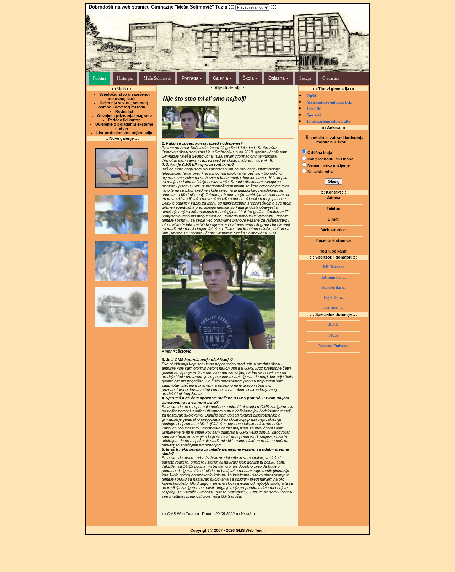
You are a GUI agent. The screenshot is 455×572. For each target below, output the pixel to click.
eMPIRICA (333, 308)
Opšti (311, 96)
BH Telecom (333, 267)
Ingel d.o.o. (333, 298)
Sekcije (305, 78)
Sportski (314, 115)
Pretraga (190, 78)
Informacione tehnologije (328, 121)
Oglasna (277, 78)
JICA (333, 335)
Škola (249, 78)
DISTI (333, 325)
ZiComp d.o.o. (333, 277)
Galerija (221, 78)
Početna (99, 78)
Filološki (314, 109)
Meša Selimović (157, 78)
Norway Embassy (333, 346)
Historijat (125, 78)
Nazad (246, 514)
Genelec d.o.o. (333, 288)
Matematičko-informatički (329, 102)
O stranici (330, 78)
